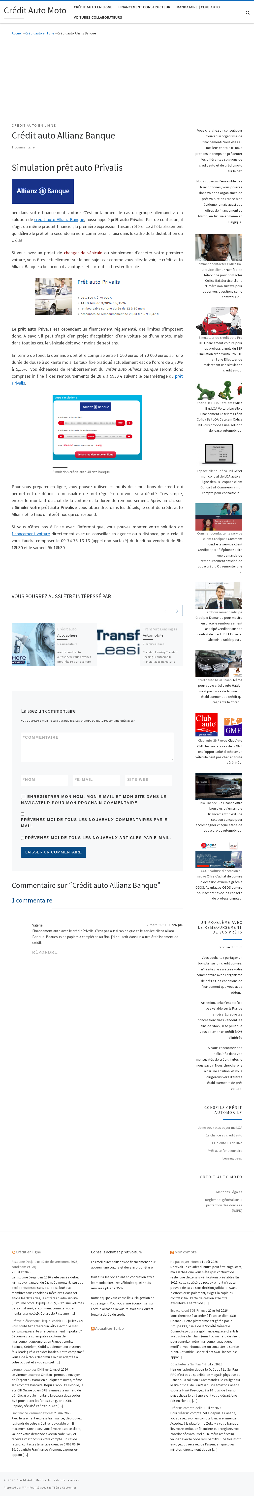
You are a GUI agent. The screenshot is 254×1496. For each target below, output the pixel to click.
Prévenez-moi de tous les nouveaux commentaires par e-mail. (95, 823)
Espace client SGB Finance (188, 1310)
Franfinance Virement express (32, 1413)
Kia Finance (208, 803)
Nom (29, 779)
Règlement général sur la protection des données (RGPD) (223, 1205)
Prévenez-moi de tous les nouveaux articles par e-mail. (98, 838)
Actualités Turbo (109, 1328)
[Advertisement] (127, 78)
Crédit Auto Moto (30, 1480)
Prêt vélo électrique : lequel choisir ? (37, 1321)
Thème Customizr (64, 1487)
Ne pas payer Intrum (184, 1262)
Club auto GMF (208, 740)
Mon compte (186, 1251)
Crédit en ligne (28, 1251)
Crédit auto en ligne (39, 33)
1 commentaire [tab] (32, 900)
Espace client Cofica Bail (215, 471)
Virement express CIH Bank (30, 1369)
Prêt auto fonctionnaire (225, 1150)
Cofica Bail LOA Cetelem (214, 403)
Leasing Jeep (232, 1158)
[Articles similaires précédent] (165, 610)
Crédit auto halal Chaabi (215, 680)
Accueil (17, 33)
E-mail (84, 779)
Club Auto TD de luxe (227, 1143)
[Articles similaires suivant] (177, 610)
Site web (138, 779)
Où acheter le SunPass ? (187, 1364)
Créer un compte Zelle (186, 1408)
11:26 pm (175, 925)
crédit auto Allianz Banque (59, 219)
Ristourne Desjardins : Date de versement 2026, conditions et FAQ (45, 1264)
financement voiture (31, 533)
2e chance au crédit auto (224, 1135)
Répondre (45, 952)
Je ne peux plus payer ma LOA (220, 1127)
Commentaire (41, 737)
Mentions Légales (229, 1192)
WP (24, 1487)
